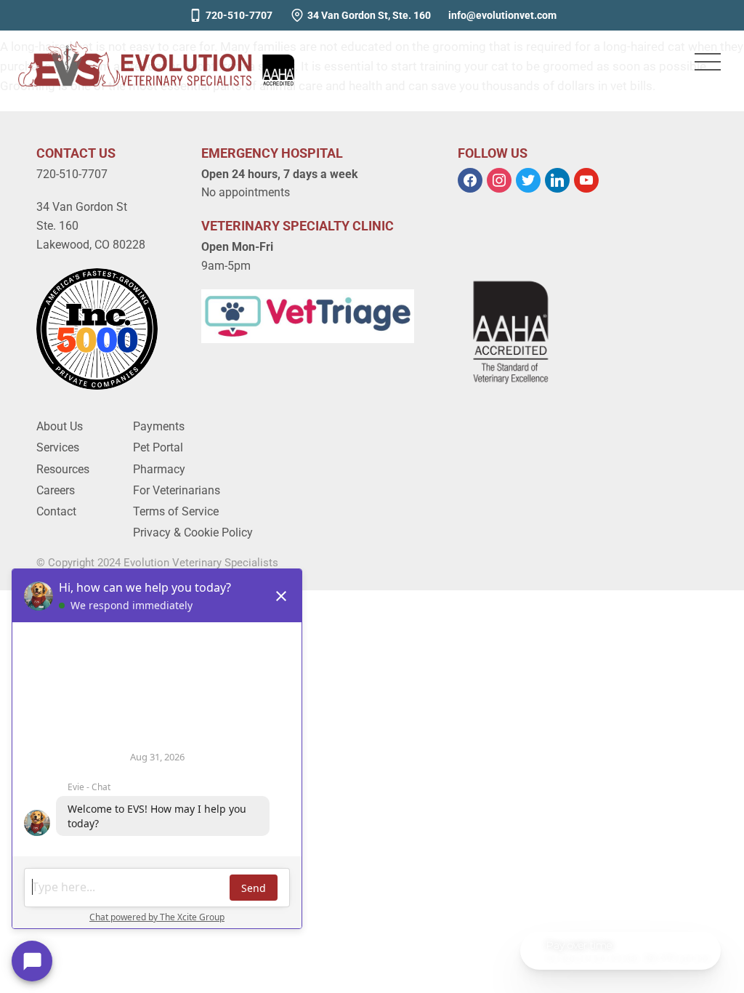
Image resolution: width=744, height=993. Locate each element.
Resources (62, 469)
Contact (56, 511)
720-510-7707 (239, 15)
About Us (59, 426)
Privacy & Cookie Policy (193, 532)
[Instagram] (499, 179)
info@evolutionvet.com (502, 15)
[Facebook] (470, 179)
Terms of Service (176, 511)
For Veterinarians (176, 490)
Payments (159, 426)
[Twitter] (528, 179)
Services (57, 447)
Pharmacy (159, 469)
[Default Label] (557, 179)
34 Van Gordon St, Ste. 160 (369, 15)
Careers (55, 490)
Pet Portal (158, 447)
